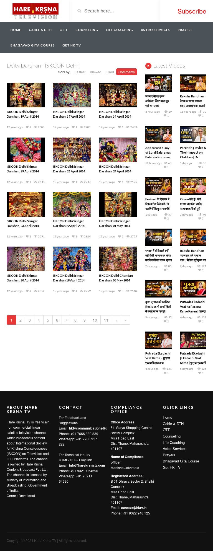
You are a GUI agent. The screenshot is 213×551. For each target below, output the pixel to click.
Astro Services (155, 30)
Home (16, 30)
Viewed (95, 71)
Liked (110, 71)
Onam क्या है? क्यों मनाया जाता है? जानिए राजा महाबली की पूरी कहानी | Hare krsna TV (192, 208)
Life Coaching (119, 30)
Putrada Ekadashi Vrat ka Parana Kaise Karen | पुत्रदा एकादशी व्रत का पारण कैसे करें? (193, 311)
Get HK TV (71, 45)
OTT (64, 30)
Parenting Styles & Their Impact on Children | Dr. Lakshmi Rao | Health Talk (193, 157)
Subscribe (192, 10)
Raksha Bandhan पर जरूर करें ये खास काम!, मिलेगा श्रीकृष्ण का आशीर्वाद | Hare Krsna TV (193, 260)
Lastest (80, 71)
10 (95, 320)
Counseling (86, 30)
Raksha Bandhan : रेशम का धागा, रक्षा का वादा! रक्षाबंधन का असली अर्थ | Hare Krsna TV (193, 105)
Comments (126, 71)
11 (106, 320)
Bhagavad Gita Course (33, 45)
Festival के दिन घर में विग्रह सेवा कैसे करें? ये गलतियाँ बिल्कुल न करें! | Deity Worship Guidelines (157, 208)
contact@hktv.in (133, 507)
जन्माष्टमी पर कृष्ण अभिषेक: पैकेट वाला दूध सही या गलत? (157, 100)
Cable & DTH (40, 30)
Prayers (185, 30)
